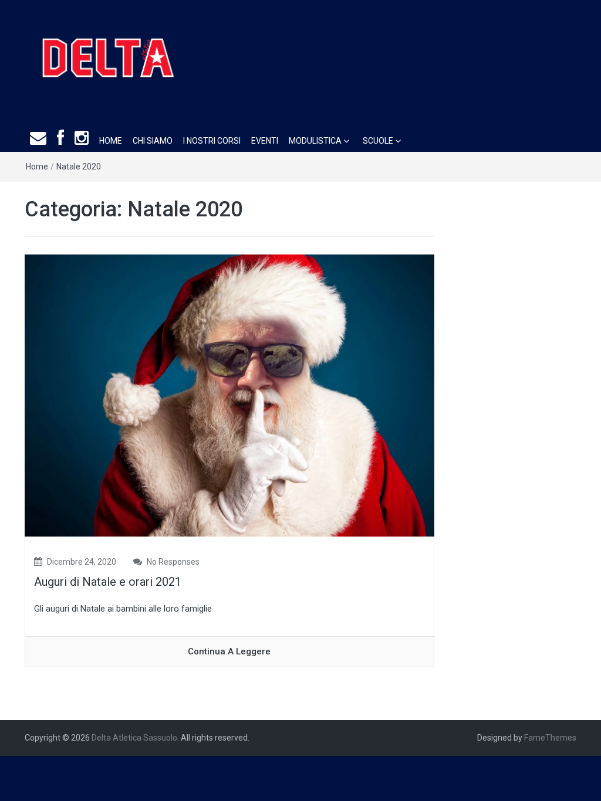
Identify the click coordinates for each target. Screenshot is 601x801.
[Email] (38, 138)
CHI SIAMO (153, 140)
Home (37, 166)
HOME (110, 140)
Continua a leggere (229, 651)
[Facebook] (60, 138)
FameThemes (550, 737)
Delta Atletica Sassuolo (134, 737)
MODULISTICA (315, 140)
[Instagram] (81, 138)
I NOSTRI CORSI (212, 140)
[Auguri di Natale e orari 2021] (229, 395)
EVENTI (264, 140)
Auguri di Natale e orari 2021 (107, 582)
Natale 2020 (78, 166)
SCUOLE (378, 140)
